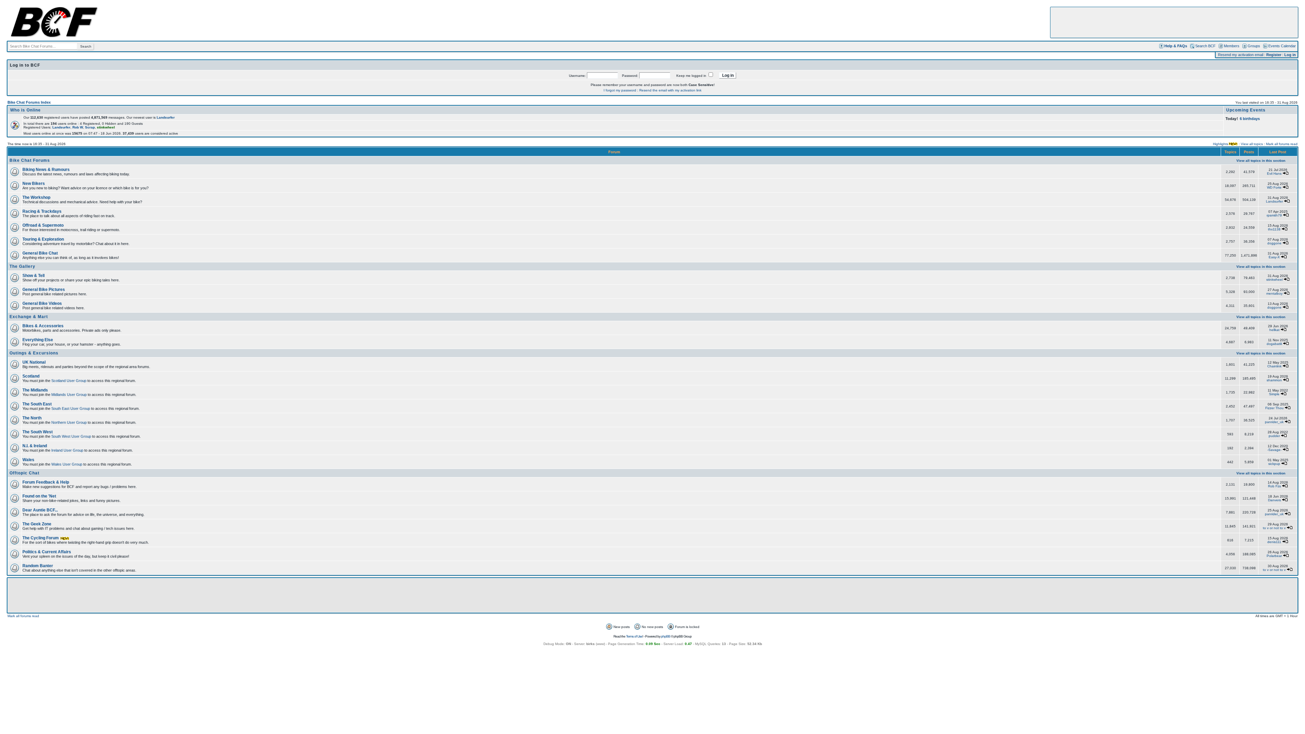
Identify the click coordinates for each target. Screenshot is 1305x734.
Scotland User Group (68, 381)
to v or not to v (1274, 528)
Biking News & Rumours (46, 169)
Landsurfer (166, 117)
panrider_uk (1274, 422)
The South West (37, 432)
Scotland (30, 376)
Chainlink (1274, 366)
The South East (37, 404)
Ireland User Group (67, 450)
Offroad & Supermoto (43, 225)
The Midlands (35, 390)
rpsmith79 (1274, 215)
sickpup (1274, 464)
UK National (34, 362)
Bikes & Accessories (43, 326)
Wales (28, 459)
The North (31, 418)
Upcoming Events (1246, 110)
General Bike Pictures (43, 289)
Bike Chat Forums (30, 160)
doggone (1274, 243)
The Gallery (22, 266)
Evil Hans (1274, 173)
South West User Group (71, 436)
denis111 (1274, 542)
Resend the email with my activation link (670, 90)
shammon (1274, 380)
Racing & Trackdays (42, 211)
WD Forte (1274, 187)
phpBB (665, 636)
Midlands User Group (69, 394)
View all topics (1252, 144)
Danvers (1274, 500)
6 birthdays (1250, 119)
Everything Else (37, 339)
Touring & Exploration (43, 239)
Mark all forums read (1282, 144)
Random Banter (37, 565)
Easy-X (1274, 257)
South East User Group (70, 408)
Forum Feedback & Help (45, 482)
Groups (1254, 46)
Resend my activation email (1240, 55)
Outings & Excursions (34, 353)
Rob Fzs (1274, 486)
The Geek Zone (36, 524)
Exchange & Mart (29, 316)
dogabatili (1274, 344)
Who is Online (25, 110)
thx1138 (1274, 229)
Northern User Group (69, 422)
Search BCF (1205, 46)
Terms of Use (634, 636)
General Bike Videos (42, 303)
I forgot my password (620, 90)
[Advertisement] (1174, 22)
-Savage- (1274, 450)
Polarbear (1274, 556)
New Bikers (33, 183)
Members (1231, 46)
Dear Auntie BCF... (40, 510)
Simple (1274, 394)
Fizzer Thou (1274, 408)
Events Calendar (1282, 46)
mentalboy (1274, 293)
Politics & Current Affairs (46, 551)
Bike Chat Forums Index (29, 102)
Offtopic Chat (24, 473)
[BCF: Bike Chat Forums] (54, 36)
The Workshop (36, 197)
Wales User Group (66, 464)
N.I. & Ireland (34, 445)
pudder (1274, 436)
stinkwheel (1274, 279)
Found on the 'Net (39, 496)
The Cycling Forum (41, 538)
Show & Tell (33, 275)
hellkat (1274, 330)
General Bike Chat (40, 253)
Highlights (1220, 144)
